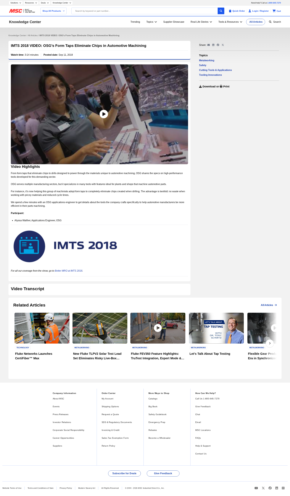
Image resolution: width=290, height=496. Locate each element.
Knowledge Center (25, 22)
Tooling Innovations (210, 75)
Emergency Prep (156, 422)
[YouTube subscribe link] (257, 488)
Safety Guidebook (157, 414)
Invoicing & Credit (110, 430)
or (215, 86)
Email (198, 422)
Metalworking (206, 60)
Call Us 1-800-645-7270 (207, 398)
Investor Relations (62, 422)
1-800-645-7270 (274, 3)
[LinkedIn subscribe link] (277, 488)
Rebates (152, 430)
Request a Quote (110, 414)
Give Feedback (203, 406)
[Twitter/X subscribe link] (264, 488)
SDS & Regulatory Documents (117, 422)
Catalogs (152, 398)
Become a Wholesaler (159, 438)
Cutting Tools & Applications (215, 70)
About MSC (58, 398)
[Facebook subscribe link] (270, 488)
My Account (107, 398)
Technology (22, 348)
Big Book (152, 406)
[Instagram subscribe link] (283, 488)
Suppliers (57, 446)
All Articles (33, 35)
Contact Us (200, 453)
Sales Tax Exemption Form (115, 438)
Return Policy (108, 446)
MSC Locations (203, 430)
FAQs (198, 438)
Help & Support (203, 446)
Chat (197, 414)
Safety (202, 65)
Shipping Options (110, 406)
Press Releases (61, 414)
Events (56, 406)
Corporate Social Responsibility (68, 430)
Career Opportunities (63, 438)
